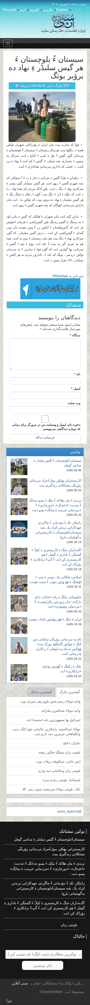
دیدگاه (75, 335)
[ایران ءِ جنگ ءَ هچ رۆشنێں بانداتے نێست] (19, 625)
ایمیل (75, 388)
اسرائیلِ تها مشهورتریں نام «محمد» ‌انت (53, 720)
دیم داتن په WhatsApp (68, 276)
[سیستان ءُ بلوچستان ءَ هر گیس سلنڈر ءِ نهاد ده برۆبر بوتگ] (42, 116)
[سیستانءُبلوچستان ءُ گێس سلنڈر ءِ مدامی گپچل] (19, 466)
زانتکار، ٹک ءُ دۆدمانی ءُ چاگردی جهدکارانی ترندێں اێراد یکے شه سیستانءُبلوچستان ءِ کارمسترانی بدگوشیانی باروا (48, 888)
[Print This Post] (17, 85)
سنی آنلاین (20, 983)
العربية (34, 10)
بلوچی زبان (69, 925)
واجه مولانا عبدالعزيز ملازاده (60, 710)
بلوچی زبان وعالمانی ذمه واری (59, 770)
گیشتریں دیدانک (41, 692)
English (62, 10)
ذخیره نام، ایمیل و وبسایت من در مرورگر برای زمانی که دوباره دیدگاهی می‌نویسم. (46, 427)
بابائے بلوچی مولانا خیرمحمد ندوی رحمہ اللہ (50, 789)
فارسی (47, 10)
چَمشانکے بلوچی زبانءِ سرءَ (61, 780)
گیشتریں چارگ (69, 692)
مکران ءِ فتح (71, 743)
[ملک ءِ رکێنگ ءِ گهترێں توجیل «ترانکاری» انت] (19, 672)
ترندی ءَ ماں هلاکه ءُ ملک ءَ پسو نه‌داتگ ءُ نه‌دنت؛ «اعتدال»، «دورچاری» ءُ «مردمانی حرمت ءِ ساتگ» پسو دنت (55, 505)
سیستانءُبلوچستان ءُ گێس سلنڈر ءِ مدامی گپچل (49, 839)
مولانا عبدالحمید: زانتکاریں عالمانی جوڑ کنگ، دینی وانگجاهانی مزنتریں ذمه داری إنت (46, 731)
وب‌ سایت (73, 403)
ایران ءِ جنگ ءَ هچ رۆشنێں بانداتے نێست (54, 619)
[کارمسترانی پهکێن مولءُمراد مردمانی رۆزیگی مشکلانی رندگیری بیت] (19, 486)
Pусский (9, 10)
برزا (9, 1000)
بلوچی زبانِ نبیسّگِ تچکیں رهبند (59, 752)
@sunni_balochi (69, 811)
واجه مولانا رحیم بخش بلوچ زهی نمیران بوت (50, 701)
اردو (22, 10)
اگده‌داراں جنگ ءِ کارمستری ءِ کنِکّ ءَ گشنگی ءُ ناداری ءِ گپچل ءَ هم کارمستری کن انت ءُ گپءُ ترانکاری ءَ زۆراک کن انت (44, 908)
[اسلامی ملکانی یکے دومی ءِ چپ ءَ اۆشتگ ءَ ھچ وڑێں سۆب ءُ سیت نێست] (19, 583)
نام (77, 374)
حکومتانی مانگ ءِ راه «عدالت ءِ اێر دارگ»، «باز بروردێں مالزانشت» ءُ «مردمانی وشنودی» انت (58, 601)
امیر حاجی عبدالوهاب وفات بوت (58, 761)
